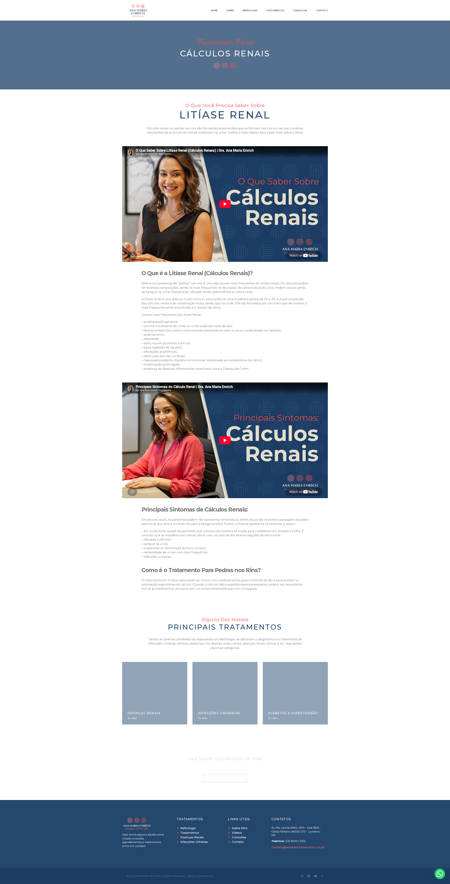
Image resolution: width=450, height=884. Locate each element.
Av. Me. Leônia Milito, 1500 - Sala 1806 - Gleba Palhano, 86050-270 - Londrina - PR (296, 831)
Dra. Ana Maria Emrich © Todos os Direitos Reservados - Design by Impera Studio (170, 876)
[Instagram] (302, 876)
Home (214, 10)
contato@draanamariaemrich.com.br (298, 847)
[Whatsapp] (322, 876)
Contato (322, 10)
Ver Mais (132, 718)
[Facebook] (308, 876)
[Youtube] (315, 876)
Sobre (230, 10)
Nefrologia (250, 10)
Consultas (300, 10)
